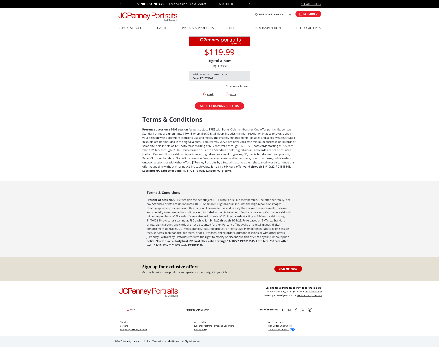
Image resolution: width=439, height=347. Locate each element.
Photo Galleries (307, 28)
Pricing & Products (198, 28)
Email (210, 94)
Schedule (310, 13)
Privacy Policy (200, 329)
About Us (124, 322)
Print (233, 94)
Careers (124, 325)
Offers (232, 28)
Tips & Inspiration (266, 28)
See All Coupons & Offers (219, 106)
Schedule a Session (237, 86)
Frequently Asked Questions (133, 329)
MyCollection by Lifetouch (309, 295)
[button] (120, 4)
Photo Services (131, 28)
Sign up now (288, 268)
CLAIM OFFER (224, 4)
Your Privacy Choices (278, 329)
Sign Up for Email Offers (280, 325)
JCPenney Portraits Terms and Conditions (214, 325)
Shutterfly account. (313, 291)
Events (162, 28)
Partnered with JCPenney (197, 309)
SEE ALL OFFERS (311, 4)
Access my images (277, 322)
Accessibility (200, 322)
